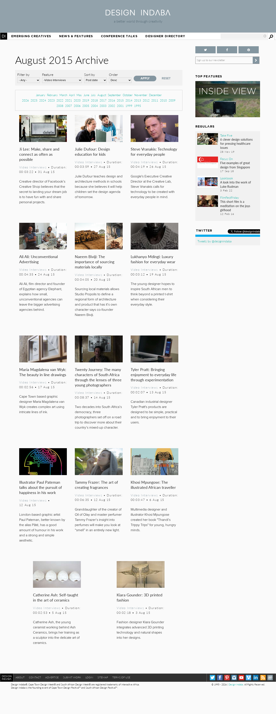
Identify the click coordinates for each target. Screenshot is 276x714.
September (114, 95)
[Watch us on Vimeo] (248, 677)
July (93, 95)
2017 (103, 100)
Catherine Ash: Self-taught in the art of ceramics (55, 597)
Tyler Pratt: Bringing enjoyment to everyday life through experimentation (153, 374)
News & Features (76, 36)
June (86, 95)
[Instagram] (234, 677)
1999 (128, 106)
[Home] (138, 14)
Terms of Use (121, 677)
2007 (68, 106)
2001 (120, 106)
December (155, 95)
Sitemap (102, 677)
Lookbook (226, 178)
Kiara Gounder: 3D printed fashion (139, 597)
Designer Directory (165, 36)
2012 (146, 100)
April (72, 95)
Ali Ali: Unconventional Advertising (38, 259)
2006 (77, 106)
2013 (137, 100)
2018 (94, 100)
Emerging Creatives (31, 36)
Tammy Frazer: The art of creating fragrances (96, 484)
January (40, 95)
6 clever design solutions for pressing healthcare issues (236, 143)
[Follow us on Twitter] (205, 49)
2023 (51, 100)
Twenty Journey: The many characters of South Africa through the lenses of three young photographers (98, 377)
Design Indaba (236, 684)
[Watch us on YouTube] (241, 677)
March (63, 95)
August (101, 95)
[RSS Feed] (263, 677)
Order (113, 74)
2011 (154, 100)
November (140, 95)
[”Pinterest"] (248, 49)
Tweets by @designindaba (215, 241)
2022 (59, 100)
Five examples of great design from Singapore (235, 165)
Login (89, 677)
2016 (111, 100)
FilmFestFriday (229, 197)
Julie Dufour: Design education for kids (92, 151)
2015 (120, 100)
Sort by (89, 74)
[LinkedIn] (255, 677)
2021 (68, 100)
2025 (34, 100)
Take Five (226, 135)
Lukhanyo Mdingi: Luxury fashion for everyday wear (153, 259)
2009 (172, 100)
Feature (47, 74)
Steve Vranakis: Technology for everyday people (154, 151)
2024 (42, 100)
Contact (35, 677)
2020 (77, 100)
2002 (111, 106)
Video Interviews (33, 167)
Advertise (52, 677)
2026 (25, 100)
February (52, 95)
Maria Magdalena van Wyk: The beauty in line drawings (42, 372)
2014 (128, 100)
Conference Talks (119, 36)
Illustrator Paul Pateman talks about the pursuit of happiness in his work (40, 487)
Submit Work (72, 677)
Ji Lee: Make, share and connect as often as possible (39, 154)
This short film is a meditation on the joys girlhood (235, 205)
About (20, 677)
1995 (137, 106)
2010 (163, 100)
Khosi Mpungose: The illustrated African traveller (153, 484)
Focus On (226, 159)
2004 (94, 106)
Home (3, 36)
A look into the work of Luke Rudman (235, 184)
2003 (103, 106)
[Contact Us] (270, 677)
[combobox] (244, 36)
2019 (85, 100)
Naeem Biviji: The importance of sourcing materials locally (94, 261)
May (79, 95)
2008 (59, 106)
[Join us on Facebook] (227, 49)
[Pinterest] (227, 677)
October (128, 95)
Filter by (23, 74)
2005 (85, 106)
